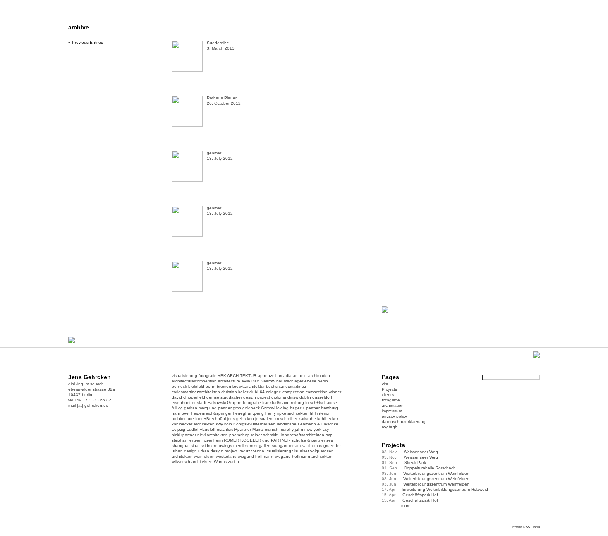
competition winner (323, 391)
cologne (273, 391)
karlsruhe (307, 418)
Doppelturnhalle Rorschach (419, 468)
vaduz (244, 451)
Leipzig (178, 429)
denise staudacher (224, 397)
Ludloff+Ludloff (201, 429)
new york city (316, 429)
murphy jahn (291, 429)
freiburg (297, 402)
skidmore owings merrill (222, 445)
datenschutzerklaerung (404, 421)
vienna (257, 451)
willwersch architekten (192, 461)
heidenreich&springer (211, 413)
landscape (287, 424)
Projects (389, 389)
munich (271, 429)
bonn (210, 386)
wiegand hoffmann (255, 456)
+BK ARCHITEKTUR (237, 375)
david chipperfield (188, 397)
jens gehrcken (240, 418)
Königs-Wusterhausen (254, 424)
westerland (226, 456)
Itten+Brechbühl (210, 418)
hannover (181, 413)
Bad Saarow (263, 381)
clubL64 (257, 391)
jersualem (264, 418)
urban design (184, 451)
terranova (298, 445)
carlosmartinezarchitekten (196, 391)
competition (293, 391)
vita (385, 384)
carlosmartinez (292, 386)
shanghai (180, 445)
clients (388, 394)
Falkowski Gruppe (225, 402)
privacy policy (394, 416)
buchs (272, 386)
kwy (219, 424)
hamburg (329, 408)
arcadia (285, 375)
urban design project (217, 451)
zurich (233, 461)
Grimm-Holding (275, 408)
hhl (313, 413)
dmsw (292, 397)
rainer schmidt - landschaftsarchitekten (287, 435)
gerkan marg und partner (208, 408)
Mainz (257, 429)
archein (300, 375)
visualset (300, 451)
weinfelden (204, 456)
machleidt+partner (234, 429)
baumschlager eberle (296, 381)
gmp (237, 408)
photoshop (239, 435)
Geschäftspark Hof (410, 495)
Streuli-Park (404, 462)
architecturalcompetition (194, 381)
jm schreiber (286, 418)
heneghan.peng (248, 413)
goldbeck (251, 408)
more (406, 505)
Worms (220, 461)
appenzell (267, 375)
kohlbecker (327, 418)
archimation (319, 375)
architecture (229, 381)
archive (78, 27)
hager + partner (305, 408)
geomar (214, 153)
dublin (305, 397)
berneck (179, 386)
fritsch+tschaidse (321, 402)
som (249, 445)
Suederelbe (218, 43)
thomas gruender (324, 445)
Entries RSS (521, 527)
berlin (323, 381)
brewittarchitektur (248, 386)
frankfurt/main (275, 402)
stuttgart (279, 445)
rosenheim (213, 440)
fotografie (208, 375)
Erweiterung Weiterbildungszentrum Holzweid (435, 489)
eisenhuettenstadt (189, 402)
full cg (177, 408)
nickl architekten (212, 435)
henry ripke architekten (287, 413)
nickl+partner (184, 435)
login (536, 527)
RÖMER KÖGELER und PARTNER (257, 440)
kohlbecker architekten (193, 424)
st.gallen (262, 445)
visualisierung (184, 375)
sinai (195, 445)
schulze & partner (308, 440)
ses (329, 440)
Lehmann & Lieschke (318, 424)
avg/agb (389, 427)
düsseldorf (322, 397)
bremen (224, 386)
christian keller (234, 391)
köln (228, 424)
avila (246, 381)
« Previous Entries (85, 42)
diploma (278, 397)
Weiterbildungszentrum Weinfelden (425, 473)
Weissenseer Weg (410, 451)
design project (256, 397)
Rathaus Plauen (222, 98)
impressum (392, 411)
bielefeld (196, 386)
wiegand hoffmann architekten (304, 456)
